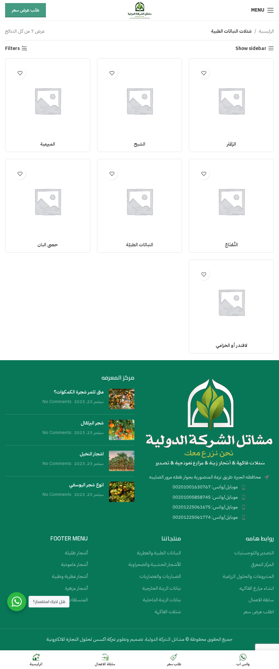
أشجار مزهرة (76, 588)
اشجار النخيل (92, 453)
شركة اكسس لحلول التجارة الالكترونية (81, 639)
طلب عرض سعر (25, 10)
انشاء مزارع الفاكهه (257, 588)
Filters (12, 48)
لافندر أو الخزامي (231, 345)
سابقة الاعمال (261, 600)
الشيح (139, 144)
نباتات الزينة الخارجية (162, 588)
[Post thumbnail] (121, 399)
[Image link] (209, 421)
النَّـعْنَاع (231, 244)
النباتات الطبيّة (139, 244)
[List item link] (209, 487)
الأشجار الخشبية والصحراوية (155, 564)
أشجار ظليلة (76, 553)
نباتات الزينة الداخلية (162, 600)
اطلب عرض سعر (259, 611)
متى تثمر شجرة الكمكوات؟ (79, 392)
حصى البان (47, 244)
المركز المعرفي (262, 564)
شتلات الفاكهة (168, 611)
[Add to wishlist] (204, 73)
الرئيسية (266, 31)
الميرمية (47, 144)
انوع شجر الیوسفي (86, 484)
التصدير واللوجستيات (254, 553)
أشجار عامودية (74, 564)
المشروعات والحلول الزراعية (248, 576)
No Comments (57, 401)
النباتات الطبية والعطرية (159, 553)
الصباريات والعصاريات (160, 576)
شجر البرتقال (92, 423)
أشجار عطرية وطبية (70, 576)
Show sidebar (250, 48)
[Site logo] (139, 10)
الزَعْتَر (231, 144)
